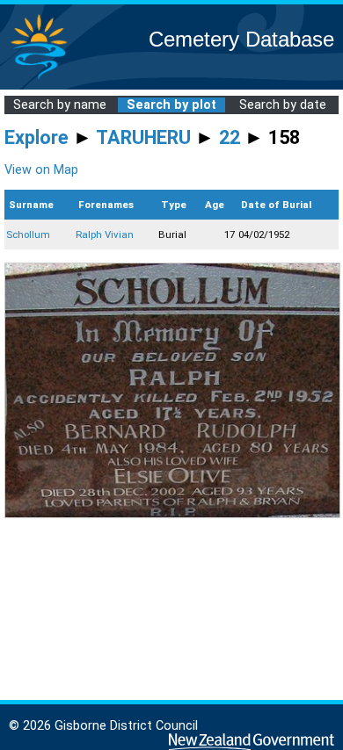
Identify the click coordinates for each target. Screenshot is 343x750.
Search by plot (171, 104)
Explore (36, 137)
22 (229, 137)
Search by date (282, 104)
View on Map (41, 169)
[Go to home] (39, 78)
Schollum (28, 234)
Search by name (59, 104)
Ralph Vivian (105, 234)
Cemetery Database (241, 39)
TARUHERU (143, 137)
